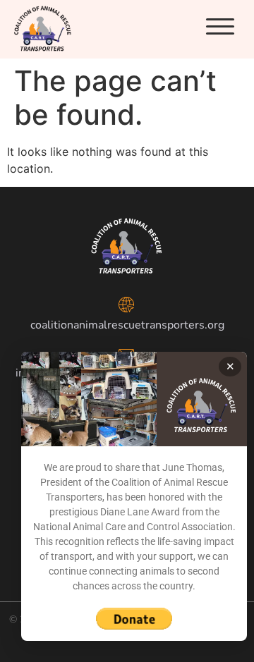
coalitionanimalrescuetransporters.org (127, 325)
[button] (220, 27)
